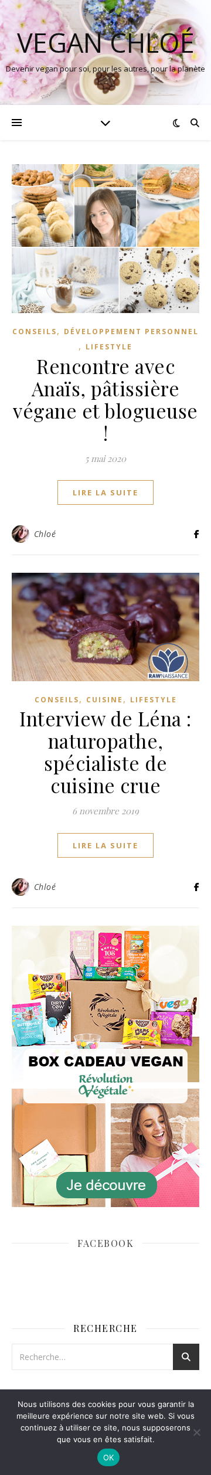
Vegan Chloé (106, 42)
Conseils (34, 332)
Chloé (45, 533)
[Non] (196, 1432)
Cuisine (104, 700)
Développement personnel (131, 332)
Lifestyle (109, 347)
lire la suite (105, 492)
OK (108, 1457)
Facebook (105, 1243)
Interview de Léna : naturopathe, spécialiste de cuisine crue (105, 751)
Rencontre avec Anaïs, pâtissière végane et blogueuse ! (105, 399)
